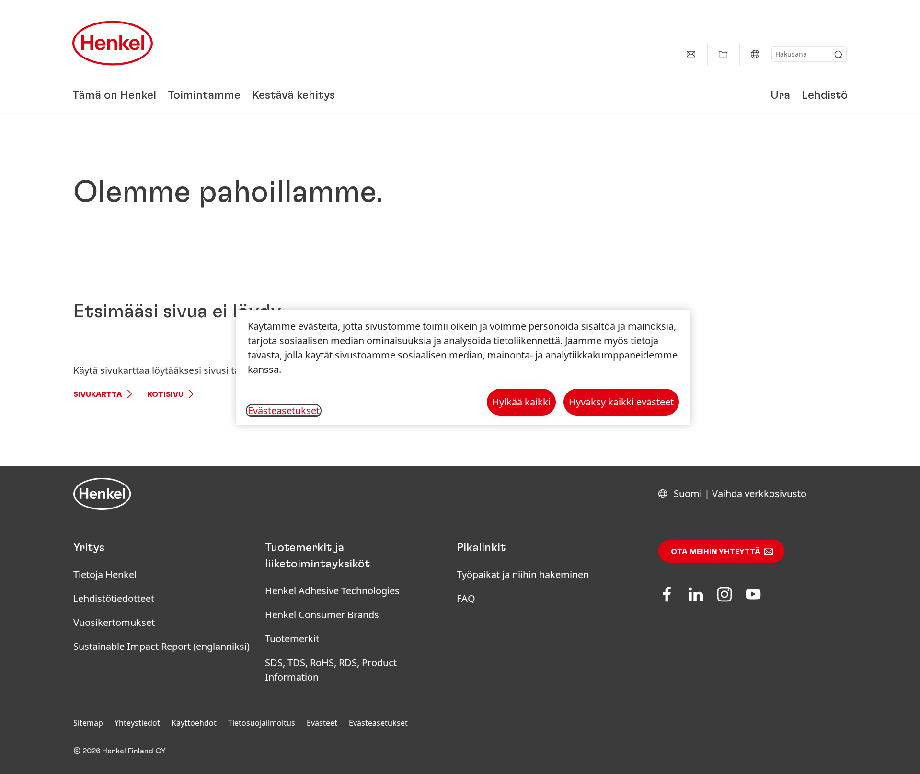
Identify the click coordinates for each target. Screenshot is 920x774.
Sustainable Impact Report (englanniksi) (161, 646)
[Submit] (838, 54)
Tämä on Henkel (114, 96)
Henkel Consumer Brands (322, 614)
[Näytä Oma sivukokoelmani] (723, 54)
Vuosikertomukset (114, 622)
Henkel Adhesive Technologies (332, 590)
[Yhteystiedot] (690, 54)
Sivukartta (97, 394)
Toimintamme (204, 96)
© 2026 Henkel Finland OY (119, 751)
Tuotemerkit (292, 638)
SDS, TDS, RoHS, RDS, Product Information (331, 669)
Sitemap (88, 722)
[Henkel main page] (112, 43)
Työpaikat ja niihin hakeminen (523, 574)
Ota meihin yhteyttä (715, 551)
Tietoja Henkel (105, 574)
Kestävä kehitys (293, 96)
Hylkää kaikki (521, 401)
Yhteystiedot (137, 722)
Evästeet (322, 722)
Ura (780, 96)
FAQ (466, 598)
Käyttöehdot (194, 722)
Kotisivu (166, 394)
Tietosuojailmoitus (261, 722)
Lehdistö (825, 96)
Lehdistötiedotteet (113, 598)
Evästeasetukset (378, 722)
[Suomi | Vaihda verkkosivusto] (755, 54)
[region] (463, 367)
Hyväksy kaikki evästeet (621, 401)
